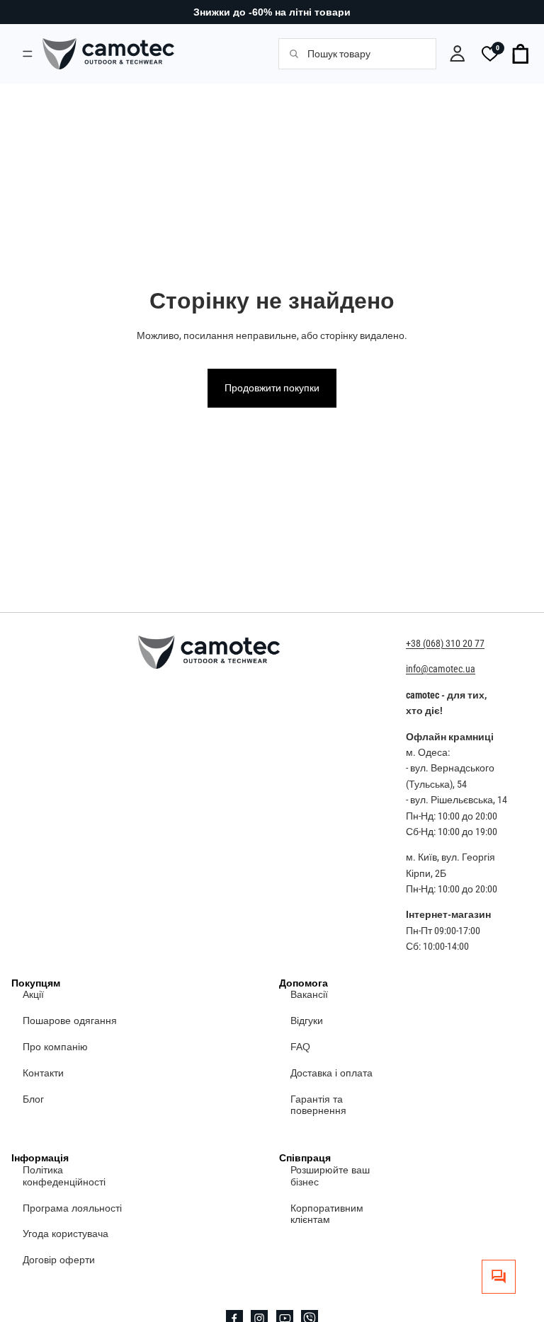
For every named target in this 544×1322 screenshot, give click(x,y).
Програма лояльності (72, 1208)
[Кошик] (521, 53)
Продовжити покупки (272, 387)
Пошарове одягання (70, 1020)
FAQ (300, 1046)
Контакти (43, 1073)
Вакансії (309, 995)
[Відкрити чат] (499, 1277)
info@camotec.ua (440, 669)
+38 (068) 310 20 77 (445, 643)
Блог (33, 1099)
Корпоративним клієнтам (326, 1214)
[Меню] (27, 53)
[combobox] (363, 54)
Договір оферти (59, 1259)
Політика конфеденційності (64, 1176)
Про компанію (55, 1046)
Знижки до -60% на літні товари (272, 12)
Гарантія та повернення (318, 1105)
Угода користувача (65, 1234)
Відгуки (306, 1020)
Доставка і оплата (331, 1073)
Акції (33, 995)
